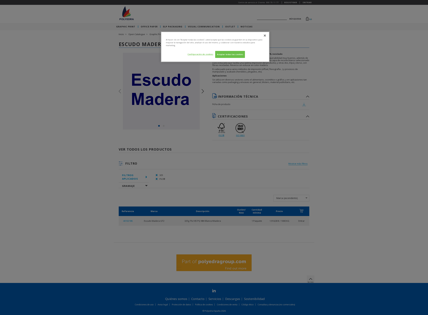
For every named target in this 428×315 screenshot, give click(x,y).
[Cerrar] (265, 35)
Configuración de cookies (200, 54)
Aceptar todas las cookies (230, 54)
